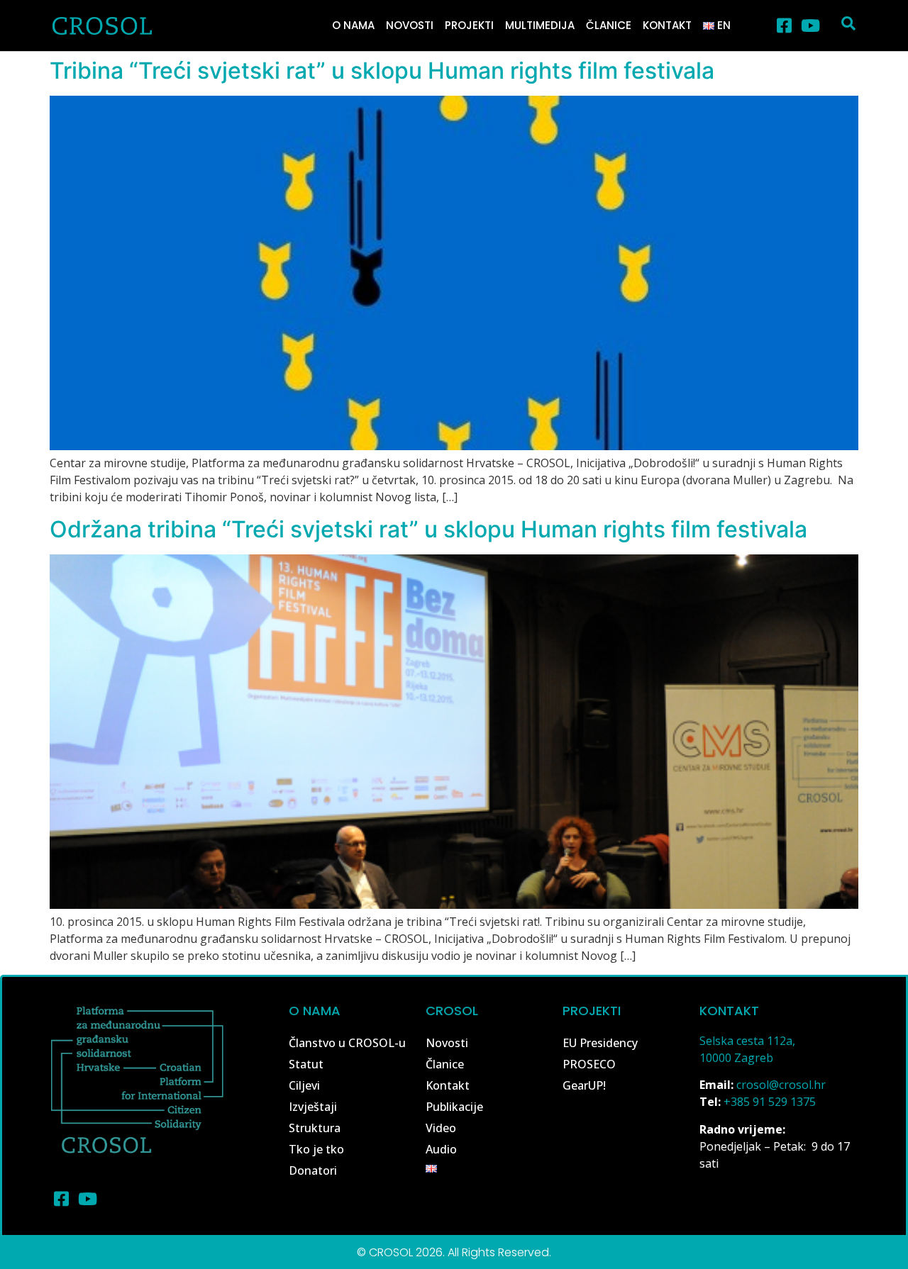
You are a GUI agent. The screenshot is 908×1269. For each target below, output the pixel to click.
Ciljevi (304, 1085)
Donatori (313, 1170)
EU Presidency (600, 1043)
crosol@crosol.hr (781, 1084)
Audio (441, 1149)
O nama (353, 25)
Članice (608, 25)
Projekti (469, 25)
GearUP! (584, 1085)
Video (441, 1128)
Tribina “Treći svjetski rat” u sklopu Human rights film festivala (382, 70)
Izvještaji (313, 1106)
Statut (306, 1064)
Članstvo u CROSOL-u (347, 1043)
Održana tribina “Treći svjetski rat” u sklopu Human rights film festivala (428, 529)
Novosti (409, 25)
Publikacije (454, 1106)
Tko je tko (316, 1149)
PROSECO (589, 1064)
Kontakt (667, 25)
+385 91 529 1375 (770, 1101)
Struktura (314, 1128)
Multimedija (540, 25)
